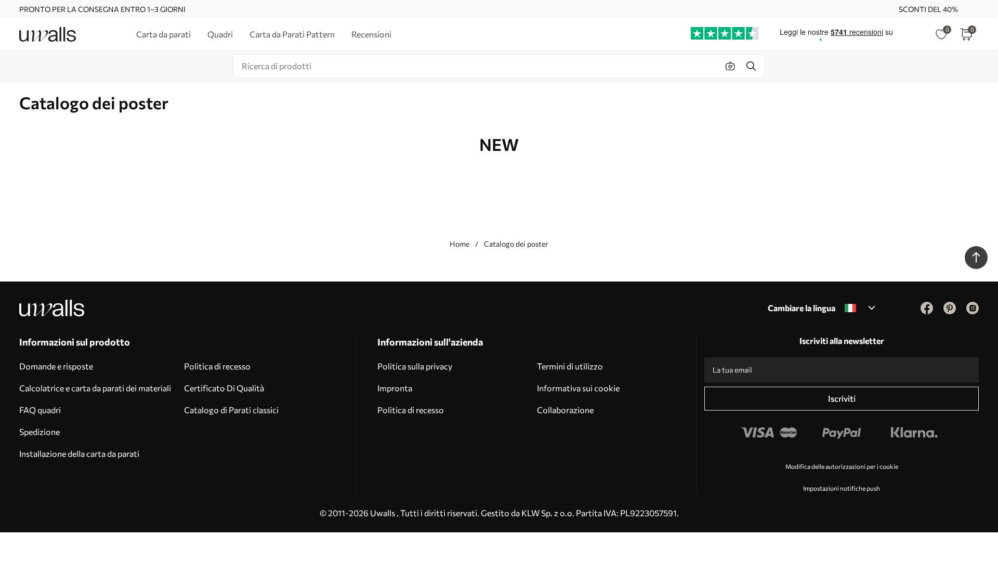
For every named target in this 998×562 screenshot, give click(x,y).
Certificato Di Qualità (224, 388)
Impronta (394, 388)
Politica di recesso (217, 366)
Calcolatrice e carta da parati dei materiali (95, 388)
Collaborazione (565, 410)
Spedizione (39, 432)
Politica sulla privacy (414, 366)
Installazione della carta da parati (79, 453)
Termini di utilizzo (570, 366)
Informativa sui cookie (578, 388)
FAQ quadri (40, 410)
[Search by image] (730, 66)
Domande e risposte (56, 366)
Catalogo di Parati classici (231, 410)
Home (459, 243)
